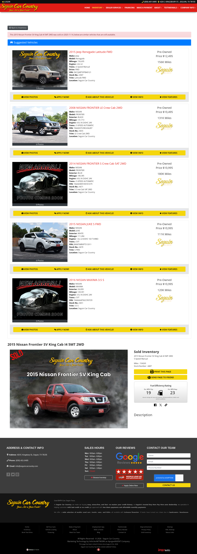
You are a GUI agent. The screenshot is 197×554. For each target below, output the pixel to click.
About (157, 7)
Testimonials (170, 7)
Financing (130, 7)
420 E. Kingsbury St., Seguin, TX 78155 (177, 1)
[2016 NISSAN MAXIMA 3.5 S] (39, 299)
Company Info (187, 7)
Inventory (97, 7)
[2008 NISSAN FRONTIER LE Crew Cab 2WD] (39, 124)
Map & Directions (146, 527)
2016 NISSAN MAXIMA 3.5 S (86, 280)
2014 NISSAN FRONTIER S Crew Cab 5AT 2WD (97, 163)
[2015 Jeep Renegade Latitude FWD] (39, 68)
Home (87, 7)
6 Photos (40, 144)
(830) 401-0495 (150, 1)
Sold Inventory (146, 532)
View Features (169, 97)
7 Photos (40, 88)
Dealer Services (113, 7)
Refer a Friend (98, 530)
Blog (98, 532)
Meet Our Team (74, 532)
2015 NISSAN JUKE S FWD (85, 224)
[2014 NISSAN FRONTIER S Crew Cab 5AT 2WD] (39, 182)
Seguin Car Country (111, 538)
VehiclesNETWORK (97, 541)
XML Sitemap (169, 530)
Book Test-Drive (27, 532)
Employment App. (98, 527)
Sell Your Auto (51, 527)
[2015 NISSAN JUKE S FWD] (39, 240)
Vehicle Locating (50, 530)
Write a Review (122, 530)
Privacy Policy (146, 530)
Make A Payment (144, 7)
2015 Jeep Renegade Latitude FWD (90, 52)
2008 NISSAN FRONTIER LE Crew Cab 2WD (95, 108)
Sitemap (170, 527)
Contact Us (169, 485)
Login (7, 1)
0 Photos (40, 204)
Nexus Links (170, 532)
